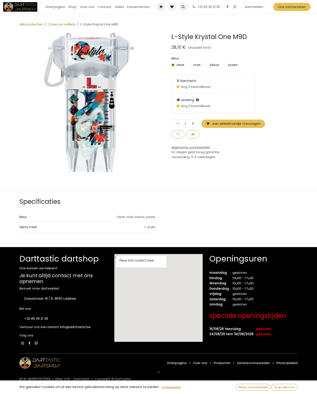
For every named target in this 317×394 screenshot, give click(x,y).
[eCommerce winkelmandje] (160, 6)
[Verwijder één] (177, 124)
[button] (183, 6)
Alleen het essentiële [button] (253, 387)
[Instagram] (235, 7)
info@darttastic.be (75, 327)
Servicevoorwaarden (253, 363)
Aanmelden (254, 7)
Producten (222, 363)
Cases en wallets (61, 24)
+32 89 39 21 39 (36, 318)
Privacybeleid (287, 363)
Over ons (200, 363)
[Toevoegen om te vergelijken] (193, 134)
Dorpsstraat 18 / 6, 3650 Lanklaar (50, 298)
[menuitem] (55, 7)
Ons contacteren (292, 7)
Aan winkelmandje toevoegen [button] (236, 123)
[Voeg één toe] (194, 124)
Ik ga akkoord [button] (284, 387)
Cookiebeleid (171, 387)
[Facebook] (227, 7)
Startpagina (177, 363)
